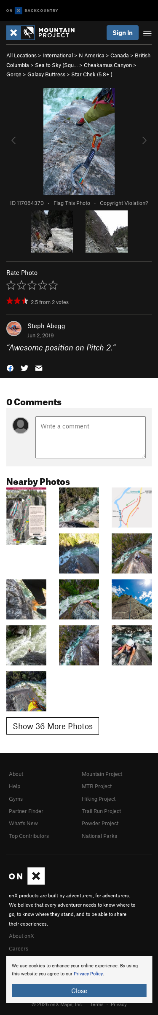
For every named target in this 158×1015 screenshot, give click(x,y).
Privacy (119, 1004)
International (58, 55)
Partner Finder (26, 811)
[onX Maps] (27, 882)
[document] (79, 979)
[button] (10, 367)
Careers (18, 948)
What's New (23, 823)
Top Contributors (29, 835)
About (16, 773)
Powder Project (100, 823)
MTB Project (97, 786)
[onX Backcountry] (32, 10)
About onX (21, 935)
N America (91, 55)
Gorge (13, 74)
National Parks (99, 835)
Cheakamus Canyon (108, 65)
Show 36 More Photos (53, 726)
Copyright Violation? (124, 202)
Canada (119, 55)
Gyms (16, 798)
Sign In (122, 32)
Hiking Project (98, 798)
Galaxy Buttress (46, 74)
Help (14, 786)
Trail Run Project (101, 811)
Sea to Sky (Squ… (56, 65)
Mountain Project (102, 773)
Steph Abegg (46, 325)
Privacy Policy (88, 974)
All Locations (21, 55)
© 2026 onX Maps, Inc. (57, 1004)
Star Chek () (91, 74)
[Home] (44, 32)
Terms (97, 1004)
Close (79, 990)
